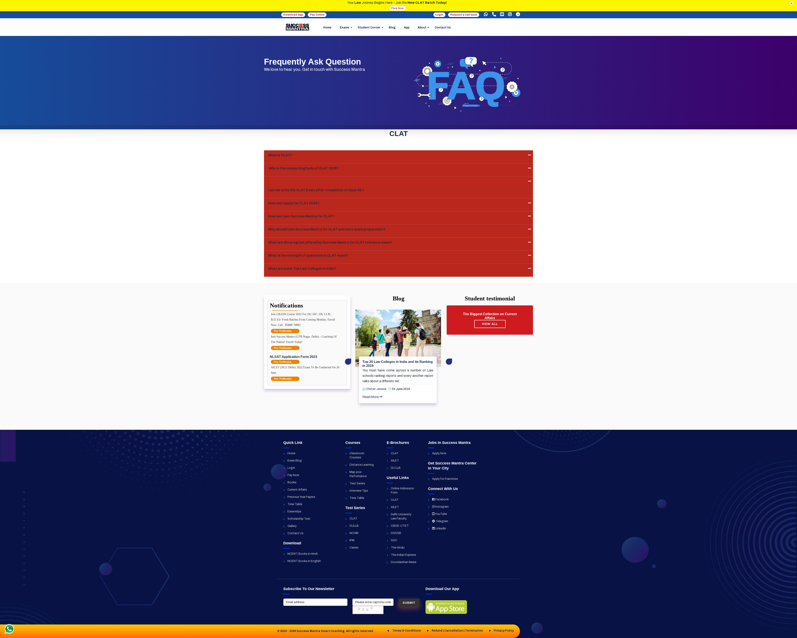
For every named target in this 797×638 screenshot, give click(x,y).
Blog (392, 27)
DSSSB (396, 533)
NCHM (354, 533)
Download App (293, 14)
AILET (395, 460)
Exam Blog (294, 460)
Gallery (292, 526)
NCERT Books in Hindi (302, 553)
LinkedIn (440, 528)
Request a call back (463, 14)
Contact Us (443, 27)
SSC (394, 540)
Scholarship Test (298, 518)
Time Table (294, 504)
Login (439, 14)
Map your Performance (358, 474)
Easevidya (294, 511)
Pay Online (317, 14)
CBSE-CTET (400, 525)
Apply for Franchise (445, 478)
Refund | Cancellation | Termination (457, 630)
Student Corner (369, 27)
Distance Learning (362, 464)
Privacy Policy (504, 630)
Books (291, 482)
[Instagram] (510, 14)
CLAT (353, 518)
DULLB (354, 525)
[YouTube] (502, 14)
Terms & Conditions (406, 630)
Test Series (357, 483)
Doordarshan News (403, 562)
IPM (352, 540)
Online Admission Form (402, 490)
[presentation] (348, 362)
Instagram (442, 506)
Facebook (442, 499)
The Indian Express (403, 554)
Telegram (441, 521)
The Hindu (398, 547)
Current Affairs (297, 489)
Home (327, 27)
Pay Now (293, 475)
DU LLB (396, 467)
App (406, 27)
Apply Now (439, 453)
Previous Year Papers (301, 496)
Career (354, 547)
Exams (344, 27)
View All (490, 324)
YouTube (441, 514)
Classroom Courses (357, 455)
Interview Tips (359, 490)
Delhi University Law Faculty (401, 516)
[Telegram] (518, 14)
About (422, 27)
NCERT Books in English (304, 561)
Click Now (397, 8)
